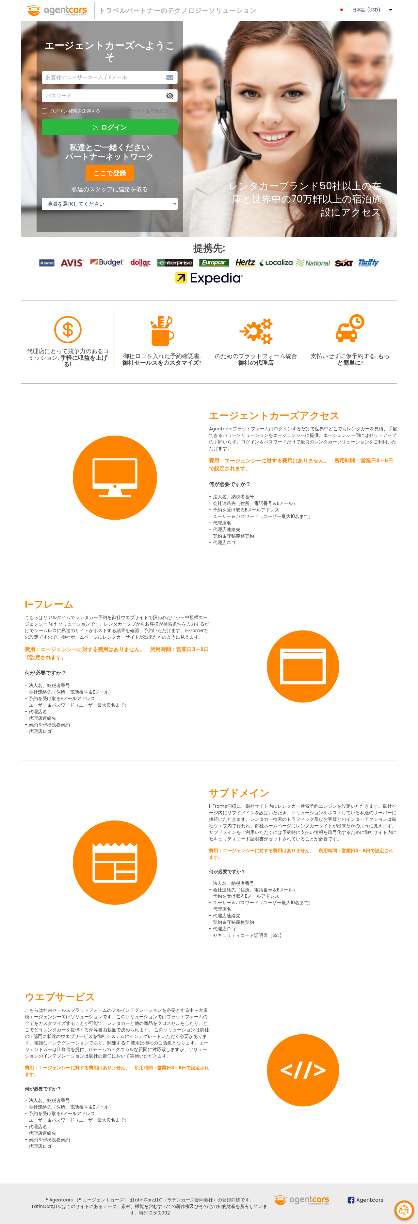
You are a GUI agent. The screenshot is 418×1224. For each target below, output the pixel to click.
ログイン (114, 127)
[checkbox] (44, 110)
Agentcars (369, 1200)
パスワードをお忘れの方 (144, 111)
